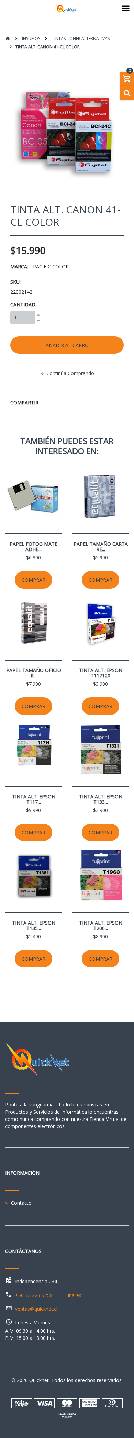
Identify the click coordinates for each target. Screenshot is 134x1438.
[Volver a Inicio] (8, 39)
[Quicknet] (67, 8)
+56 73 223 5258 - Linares (48, 1295)
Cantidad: (23, 304)
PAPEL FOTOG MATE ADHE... (33, 547)
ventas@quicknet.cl (36, 1309)
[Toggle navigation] (125, 8)
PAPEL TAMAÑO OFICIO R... (33, 673)
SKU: (15, 282)
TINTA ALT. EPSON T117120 (100, 673)
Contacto (21, 1202)
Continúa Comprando (69, 373)
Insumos (30, 39)
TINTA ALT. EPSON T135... (33, 925)
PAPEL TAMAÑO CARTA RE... (101, 547)
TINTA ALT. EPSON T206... (100, 925)
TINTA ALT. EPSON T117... (33, 799)
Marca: (19, 266)
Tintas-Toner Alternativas (80, 39)
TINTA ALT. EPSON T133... (100, 799)
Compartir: (25, 402)
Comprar (33, 580)
